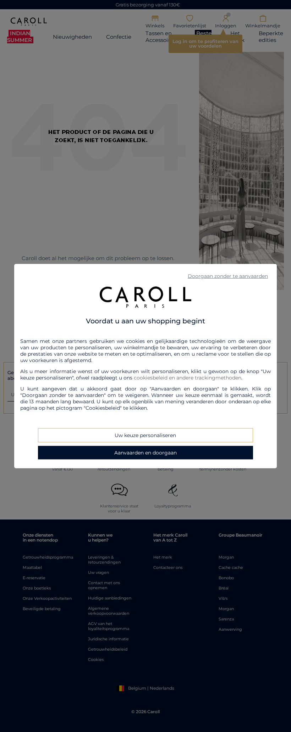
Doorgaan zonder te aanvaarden (228, 276)
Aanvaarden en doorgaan (145, 452)
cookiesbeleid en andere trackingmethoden (187, 377)
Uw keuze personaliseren (145, 435)
